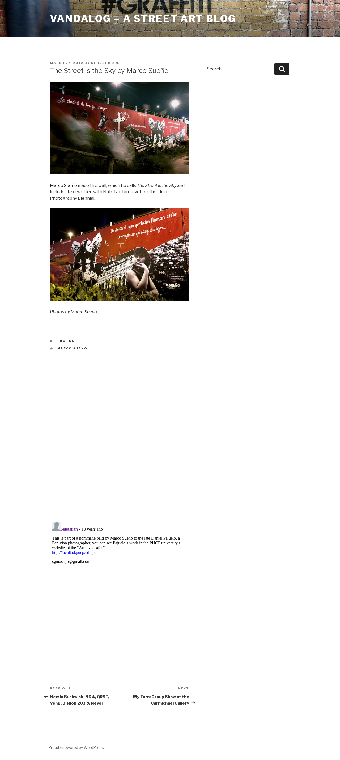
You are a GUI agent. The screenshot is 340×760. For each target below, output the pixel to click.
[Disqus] (119, 434)
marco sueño (72, 348)
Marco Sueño (63, 185)
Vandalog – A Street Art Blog (143, 18)
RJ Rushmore (105, 63)
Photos (66, 341)
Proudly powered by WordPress (76, 747)
